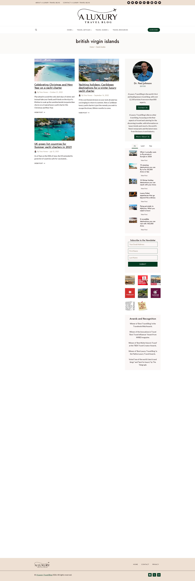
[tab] (135, 146)
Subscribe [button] (154, 30)
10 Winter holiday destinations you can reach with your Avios (148, 182)
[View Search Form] (36, 30)
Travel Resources (120, 30)
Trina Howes (43, 92)
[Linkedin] (140, 2)
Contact (145, 564)
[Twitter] (136, 2)
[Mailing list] (128, 2)
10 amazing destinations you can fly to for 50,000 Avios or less (147, 168)
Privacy (155, 564)
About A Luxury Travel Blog (48, 3)
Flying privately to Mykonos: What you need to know (147, 208)
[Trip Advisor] (148, 2)
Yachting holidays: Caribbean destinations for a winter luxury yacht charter (97, 88)
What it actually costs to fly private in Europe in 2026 (148, 154)
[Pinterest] (144, 2)
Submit (142, 264)
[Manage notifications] (189, 575)
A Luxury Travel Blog (44, 575)
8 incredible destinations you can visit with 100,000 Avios (147, 222)
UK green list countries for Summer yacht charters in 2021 (53, 145)
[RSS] (159, 2)
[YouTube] (155, 2)
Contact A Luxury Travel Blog (76, 3)
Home (92, 47)
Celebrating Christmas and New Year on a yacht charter (53, 86)
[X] (154, 575)
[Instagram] (152, 2)
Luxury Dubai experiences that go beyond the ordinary (147, 195)
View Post (39, 112)
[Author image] (35, 92)
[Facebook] (132, 2)
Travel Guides (100, 47)
